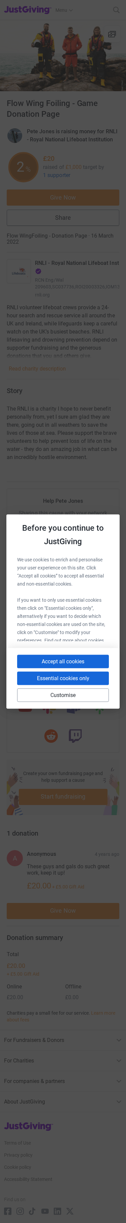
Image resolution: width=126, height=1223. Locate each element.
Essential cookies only (63, 678)
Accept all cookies (63, 661)
